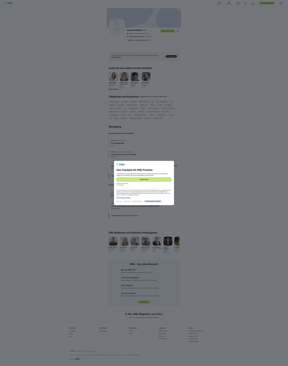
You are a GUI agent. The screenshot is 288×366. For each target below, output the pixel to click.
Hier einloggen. (120, 185)
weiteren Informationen (122, 195)
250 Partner (130, 190)
